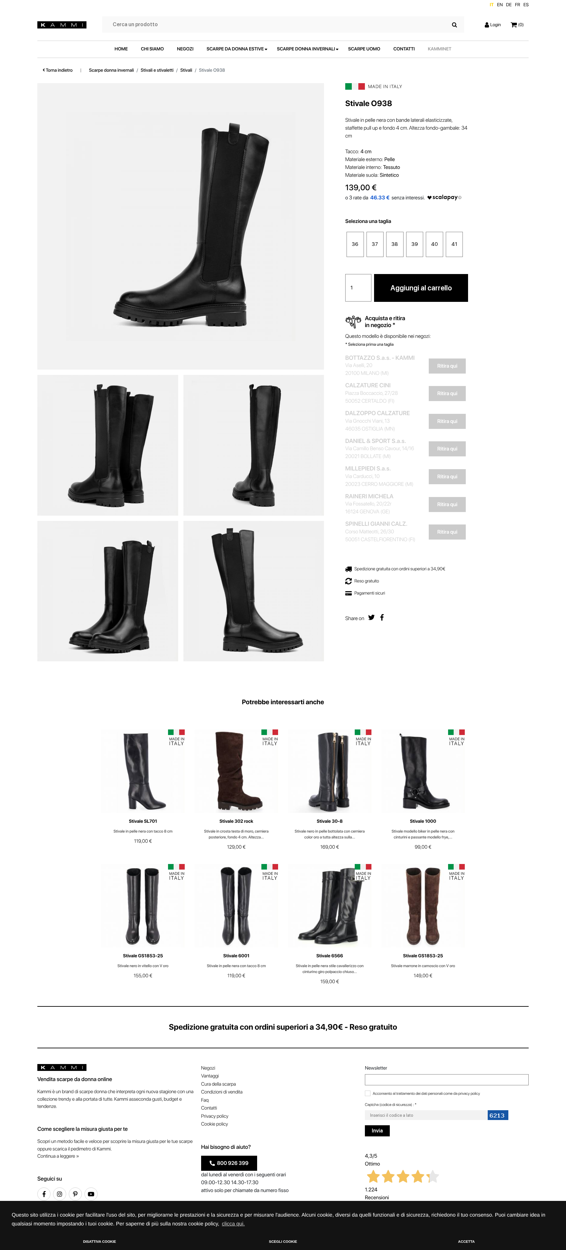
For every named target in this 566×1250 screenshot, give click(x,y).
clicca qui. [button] (233, 1224)
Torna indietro (59, 70)
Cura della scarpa (218, 1084)
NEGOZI (185, 49)
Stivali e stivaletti (157, 70)
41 (454, 244)
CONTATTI (404, 49)
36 (355, 244)
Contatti (209, 1108)
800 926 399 (232, 1163)
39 (414, 244)
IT (492, 5)
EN (500, 5)
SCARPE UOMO (364, 49)
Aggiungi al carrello (421, 287)
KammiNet (439, 49)
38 (394, 244)
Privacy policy (214, 1116)
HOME (121, 49)
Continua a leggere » (58, 1156)
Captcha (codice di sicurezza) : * (391, 1104)
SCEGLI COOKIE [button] (283, 1242)
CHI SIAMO (152, 49)
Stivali (186, 70)
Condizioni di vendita (221, 1092)
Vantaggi (210, 1076)
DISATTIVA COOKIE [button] (99, 1242)
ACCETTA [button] (466, 1242)
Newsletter (376, 1068)
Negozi (208, 1068)
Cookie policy (214, 1124)
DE (509, 5)
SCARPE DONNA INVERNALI (306, 49)
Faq (205, 1100)
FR (517, 5)
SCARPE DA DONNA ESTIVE (235, 49)
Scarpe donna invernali (111, 70)
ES (526, 5)
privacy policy (469, 1093)
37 (375, 244)
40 (434, 244)
